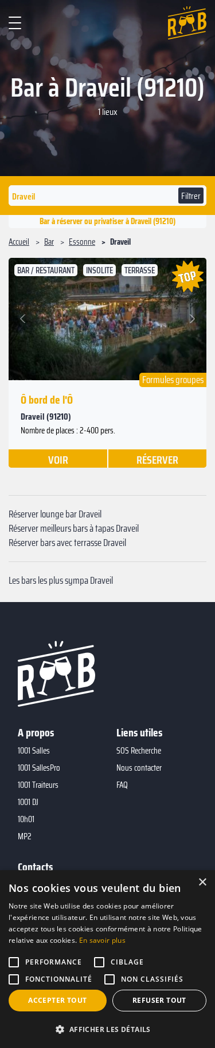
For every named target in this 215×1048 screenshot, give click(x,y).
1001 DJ (28, 802)
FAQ (122, 785)
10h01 (26, 819)
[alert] (107, 959)
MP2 (25, 836)
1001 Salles (34, 751)
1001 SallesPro (39, 768)
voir (58, 459)
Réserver (157, 459)
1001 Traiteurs (38, 785)
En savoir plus (102, 940)
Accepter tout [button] (57, 1000)
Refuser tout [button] (159, 1000)
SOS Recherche (138, 751)
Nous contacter (139, 768)
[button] (24, 319)
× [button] (202, 882)
